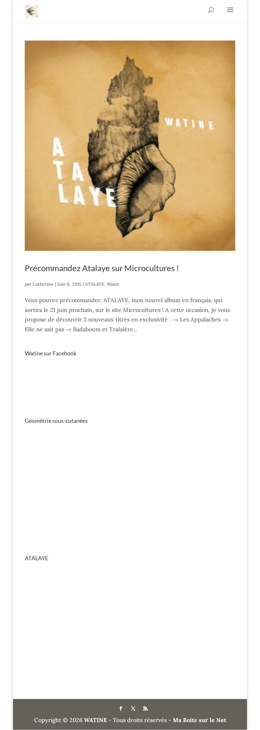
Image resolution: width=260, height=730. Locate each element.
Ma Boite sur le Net (199, 720)
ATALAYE (94, 284)
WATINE (95, 720)
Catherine (43, 284)
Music (113, 284)
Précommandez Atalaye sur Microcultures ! (102, 268)
